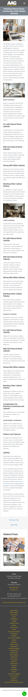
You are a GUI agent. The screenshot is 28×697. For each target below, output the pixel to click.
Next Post (14, 525)
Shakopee (14, 669)
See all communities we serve (14, 682)
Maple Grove (14, 644)
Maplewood (14, 646)
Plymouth (14, 657)
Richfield (14, 661)
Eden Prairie (14, 627)
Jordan (14, 640)
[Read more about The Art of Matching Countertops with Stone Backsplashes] (14, 559)
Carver (14, 617)
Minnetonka (14, 652)
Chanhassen (14, 619)
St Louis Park (14, 676)
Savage (14, 667)
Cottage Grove (14, 623)
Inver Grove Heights (14, 638)
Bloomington (14, 612)
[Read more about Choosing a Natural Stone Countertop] (14, 544)
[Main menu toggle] (24, 3)
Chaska (14, 621)
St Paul (14, 671)
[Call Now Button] (24, 694)
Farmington (14, 633)
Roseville (14, 665)
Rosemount (14, 663)
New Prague (14, 655)
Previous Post (14, 520)
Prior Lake (14, 659)
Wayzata (14, 678)
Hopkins (14, 636)
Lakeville (14, 642)
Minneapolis (14, 650)
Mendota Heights (14, 648)
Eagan (14, 625)
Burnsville (14, 614)
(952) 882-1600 (14, 587)
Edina (14, 629)
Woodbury (14, 680)
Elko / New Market (14, 631)
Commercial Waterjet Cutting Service (14, 602)
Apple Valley (14, 610)
